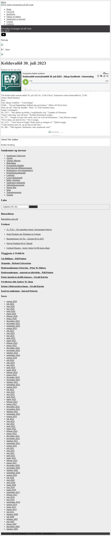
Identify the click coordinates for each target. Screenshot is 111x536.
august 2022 (11, 416)
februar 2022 (11, 431)
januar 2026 (11, 318)
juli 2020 (10, 477)
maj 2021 (10, 453)
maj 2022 (10, 424)
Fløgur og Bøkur (13, 16)
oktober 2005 (12, 529)
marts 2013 (11, 507)
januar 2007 (11, 524)
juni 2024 (10, 362)
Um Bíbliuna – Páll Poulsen (13, 258)
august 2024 (11, 358)
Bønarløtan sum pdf (9, 219)
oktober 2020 (12, 470)
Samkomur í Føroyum (15, 156)
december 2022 (13, 407)
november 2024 (13, 350)
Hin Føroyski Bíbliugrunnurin (19, 168)
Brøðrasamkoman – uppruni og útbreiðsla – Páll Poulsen (27, 272)
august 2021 (11, 446)
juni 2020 (10, 480)
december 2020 (13, 465)
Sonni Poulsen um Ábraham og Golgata (23, 234)
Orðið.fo (10, 24)
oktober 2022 (12, 411)
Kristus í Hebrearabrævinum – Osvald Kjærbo (22, 286)
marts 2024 (11, 370)
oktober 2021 (12, 441)
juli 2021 (10, 448)
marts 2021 (11, 458)
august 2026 (11, 301)
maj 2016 (10, 499)
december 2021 (13, 436)
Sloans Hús (11, 187)
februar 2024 (11, 372)
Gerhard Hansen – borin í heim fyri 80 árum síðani (28, 248)
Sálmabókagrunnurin (15, 185)
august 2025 (11, 328)
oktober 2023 (12, 382)
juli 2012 (10, 512)
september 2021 (13, 443)
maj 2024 (10, 365)
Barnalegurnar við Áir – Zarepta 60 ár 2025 (25, 239)
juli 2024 (10, 360)
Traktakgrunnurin (13, 192)
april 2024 (10, 367)
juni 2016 (10, 497)
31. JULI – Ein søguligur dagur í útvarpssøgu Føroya (29, 229)
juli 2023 (10, 389)
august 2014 (11, 504)
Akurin (9, 158)
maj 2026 (10, 309)
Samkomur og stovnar (15, 19)
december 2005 (13, 526)
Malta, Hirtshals (13, 180)
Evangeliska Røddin (15, 165)
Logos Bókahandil (14, 178)
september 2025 (13, 326)
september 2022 (13, 414)
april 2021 (10, 455)
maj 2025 (10, 336)
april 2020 (10, 482)
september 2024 (13, 355)
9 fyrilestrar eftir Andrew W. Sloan (17, 282)
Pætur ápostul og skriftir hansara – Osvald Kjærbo (24, 277)
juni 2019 (10, 487)
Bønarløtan (11, 163)
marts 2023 (11, 399)
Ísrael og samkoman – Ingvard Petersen (19, 291)
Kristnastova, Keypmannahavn (19, 170)
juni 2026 (10, 306)
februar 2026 (11, 316)
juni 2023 (10, 392)
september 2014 (13, 502)
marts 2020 (11, 485)
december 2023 (13, 377)
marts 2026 (11, 314)
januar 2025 (11, 345)
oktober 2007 (12, 519)
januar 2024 (11, 375)
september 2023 (13, 384)
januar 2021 (11, 463)
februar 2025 (11, 343)
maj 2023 (10, 394)
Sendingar (10, 14)
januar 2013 (11, 509)
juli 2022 (10, 419)
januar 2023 (11, 404)
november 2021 (13, 438)
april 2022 (10, 426)
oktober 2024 (12, 353)
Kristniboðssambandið (16, 173)
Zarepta (9, 195)
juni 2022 (10, 421)
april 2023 (10, 397)
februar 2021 (11, 460)
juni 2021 (10, 451)
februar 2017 (11, 495)
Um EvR (10, 12)
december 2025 (13, 321)
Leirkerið (10, 175)
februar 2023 (11, 402)
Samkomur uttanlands (15, 182)
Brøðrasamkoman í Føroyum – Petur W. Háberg (23, 268)
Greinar (9, 21)
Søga (8, 190)
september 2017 (13, 492)
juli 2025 (10, 331)
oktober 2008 (12, 514)
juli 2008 (10, 517)
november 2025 (13, 323)
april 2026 (10, 311)
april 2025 (10, 338)
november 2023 (13, 380)
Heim (8, 9)
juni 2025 (10, 333)
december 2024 (13, 348)
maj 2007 (10, 522)
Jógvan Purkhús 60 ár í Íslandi (19, 243)
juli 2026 (10, 304)
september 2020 (13, 473)
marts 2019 (11, 490)
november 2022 (13, 409)
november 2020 (13, 468)
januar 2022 (11, 433)
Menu (3, 2)
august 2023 (11, 387)
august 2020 (11, 475)
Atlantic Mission (13, 160)
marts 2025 (11, 340)
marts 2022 (11, 429)
